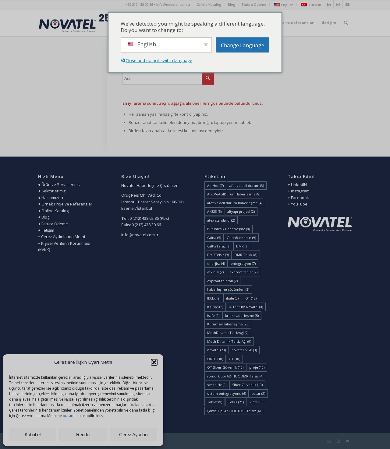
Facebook (300, 197)
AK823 (214, 211)
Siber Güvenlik (247, 384)
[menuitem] (209, 4)
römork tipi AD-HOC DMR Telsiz (235, 376)
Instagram (300, 191)
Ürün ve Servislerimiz (61, 184)
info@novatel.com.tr (139, 234)
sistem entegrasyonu (226, 393)
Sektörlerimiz (53, 191)
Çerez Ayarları (133, 434)
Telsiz (236, 402)
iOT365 (215, 306)
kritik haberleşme (242, 315)
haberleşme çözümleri (228, 289)
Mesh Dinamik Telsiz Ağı (229, 341)
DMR (242, 246)
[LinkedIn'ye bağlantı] (328, 4)
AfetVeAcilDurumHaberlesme (233, 194)
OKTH (215, 358)
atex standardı (221, 220)
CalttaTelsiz (218, 246)
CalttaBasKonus (241, 237)
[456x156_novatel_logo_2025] (77, 22)
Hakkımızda (52, 197)
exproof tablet (243, 272)
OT (234, 358)
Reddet (83, 434)
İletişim (47, 230)
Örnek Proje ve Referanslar (66, 204)
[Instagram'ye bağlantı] (338, 4)
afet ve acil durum (246, 185)
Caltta (214, 237)
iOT (250, 298)
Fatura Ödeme (254, 4)
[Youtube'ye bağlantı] (347, 4)
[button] (154, 362)
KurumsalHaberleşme (228, 324)
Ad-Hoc (215, 185)
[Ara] (346, 22)
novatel (216, 350)
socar (258, 393)
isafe (213, 315)
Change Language (242, 44)
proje (256, 367)
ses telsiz (216, 384)
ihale (232, 298)
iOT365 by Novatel (246, 306)
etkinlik (215, 272)
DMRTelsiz (218, 254)
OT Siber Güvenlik (225, 367)
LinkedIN (298, 184)
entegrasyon (243, 263)
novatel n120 (244, 350)
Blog (232, 4)
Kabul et (33, 434)
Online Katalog (209, 4)
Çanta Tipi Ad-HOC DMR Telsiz (234, 411)
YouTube (299, 204)
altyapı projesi (241, 211)
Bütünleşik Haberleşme (228, 228)
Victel (256, 402)
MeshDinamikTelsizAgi (227, 332)
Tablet (214, 402)
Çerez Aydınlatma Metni (63, 236)
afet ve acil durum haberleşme (234, 203)
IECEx (213, 298)
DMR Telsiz (246, 254)
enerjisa (216, 263)
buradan (71, 415)
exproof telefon (222, 281)
